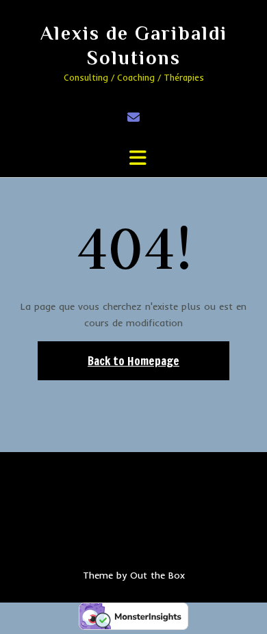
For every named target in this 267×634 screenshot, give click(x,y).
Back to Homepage (133, 360)
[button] (133, 158)
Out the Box (157, 575)
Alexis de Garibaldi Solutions (133, 45)
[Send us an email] (133, 117)
